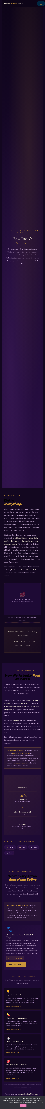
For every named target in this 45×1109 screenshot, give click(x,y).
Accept (23, 1106)
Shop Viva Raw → (16, 964)
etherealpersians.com (20, 763)
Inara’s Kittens (14, 3)
